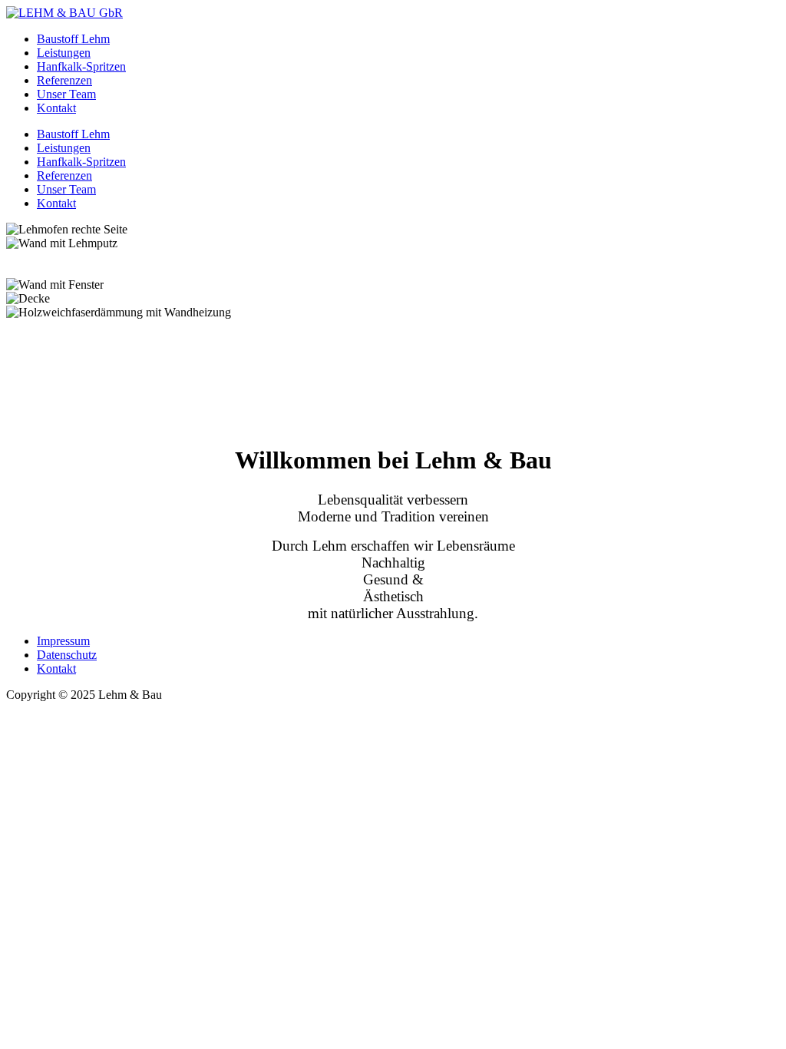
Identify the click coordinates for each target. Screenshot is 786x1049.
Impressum (63, 640)
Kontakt (56, 668)
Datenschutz (67, 654)
